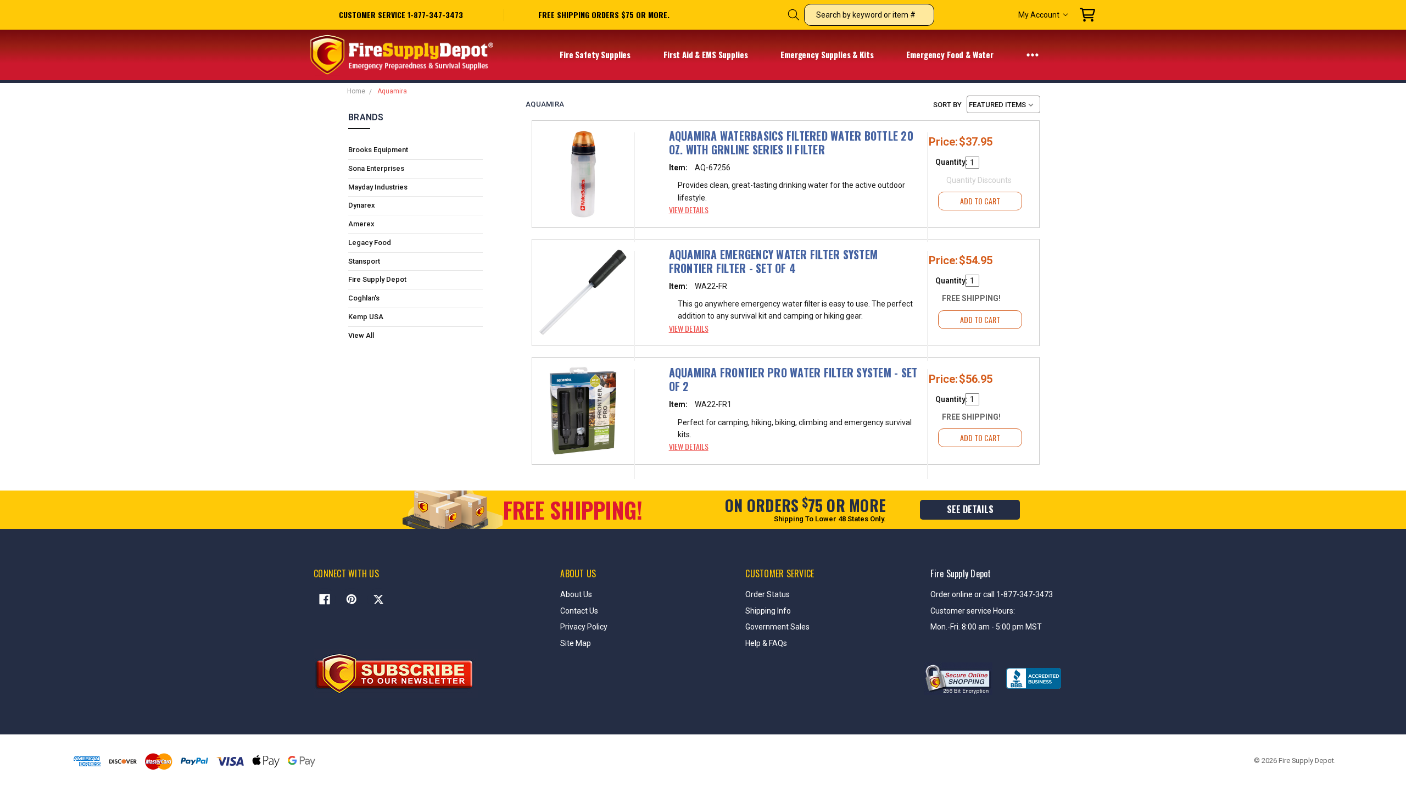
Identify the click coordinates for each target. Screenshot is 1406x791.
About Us (576, 594)
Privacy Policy (583, 626)
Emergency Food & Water (951, 54)
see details (970, 509)
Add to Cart (980, 201)
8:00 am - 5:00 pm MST (1002, 626)
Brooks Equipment (378, 150)
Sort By (947, 105)
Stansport (364, 261)
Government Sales (777, 626)
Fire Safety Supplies (596, 54)
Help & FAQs (766, 643)
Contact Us (579, 610)
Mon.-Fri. (946, 626)
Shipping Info (768, 610)
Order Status (767, 594)
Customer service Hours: (972, 610)
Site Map (575, 643)
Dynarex (361, 205)
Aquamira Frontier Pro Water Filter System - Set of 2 (793, 379)
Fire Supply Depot (377, 279)
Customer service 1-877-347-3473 (401, 14)
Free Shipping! (971, 298)
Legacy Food (369, 242)
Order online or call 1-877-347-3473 (991, 594)
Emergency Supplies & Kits (827, 54)
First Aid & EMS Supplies (706, 54)
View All (361, 335)
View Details (688, 209)
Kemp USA (365, 317)
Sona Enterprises (376, 168)
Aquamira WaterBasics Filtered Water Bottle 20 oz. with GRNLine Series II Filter (791, 142)
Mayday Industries (378, 187)
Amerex (361, 224)
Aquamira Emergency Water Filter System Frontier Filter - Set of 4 (773, 261)
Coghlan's (364, 298)
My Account (1038, 14)
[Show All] (1032, 54)
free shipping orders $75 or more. (603, 14)
